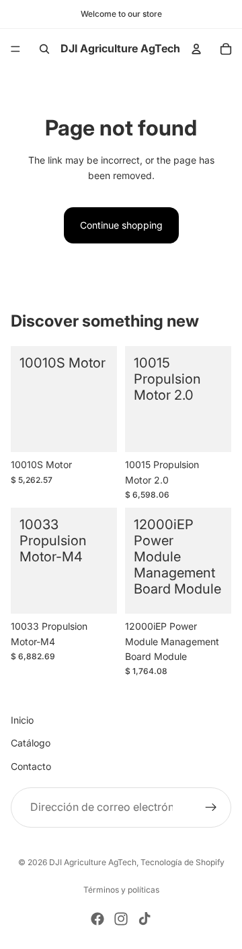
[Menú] (15, 49)
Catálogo (30, 743)
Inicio (22, 720)
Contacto (31, 766)
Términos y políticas (121, 890)
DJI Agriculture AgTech (92, 862)
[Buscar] (44, 49)
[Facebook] (97, 919)
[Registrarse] (211, 808)
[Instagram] (121, 919)
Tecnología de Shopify (182, 862)
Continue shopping (121, 225)
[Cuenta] (196, 49)
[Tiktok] (144, 919)
